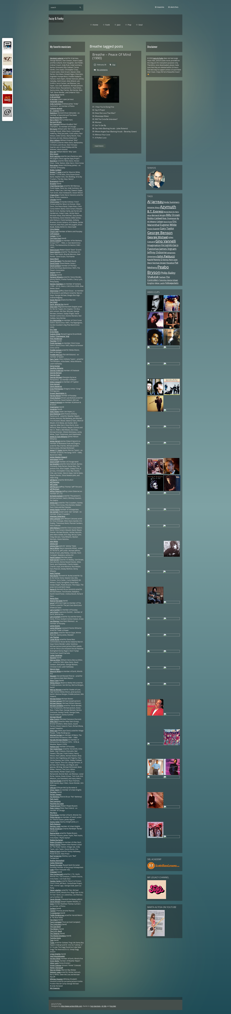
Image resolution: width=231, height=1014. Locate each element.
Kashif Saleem (55, 557)
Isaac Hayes (54, 411)
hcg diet (113, 1006)
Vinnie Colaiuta (55, 965)
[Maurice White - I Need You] (172, 348)
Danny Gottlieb (55, 240)
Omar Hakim (54, 790)
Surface (53, 908)
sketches (174, 7)
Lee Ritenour (54, 621)
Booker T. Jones (55, 172)
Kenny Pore (168, 259)
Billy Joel (53, 152)
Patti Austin (54, 799)
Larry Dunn (54, 612)
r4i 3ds (103, 1006)
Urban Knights (55, 954)
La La (52, 603)
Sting (52, 904)
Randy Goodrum (56, 829)
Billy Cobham (55, 140)
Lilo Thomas (54, 637)
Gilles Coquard (55, 382)
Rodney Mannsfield (57, 860)
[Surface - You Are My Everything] (172, 778)
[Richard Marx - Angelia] (172, 556)
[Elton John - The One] (155, 636)
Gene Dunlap (55, 366)
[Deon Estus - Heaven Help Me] (172, 603)
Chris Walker (54, 229)
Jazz (118, 24)
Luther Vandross (56, 655)
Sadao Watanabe (56, 863)
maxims (160, 7)
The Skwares (54, 933)
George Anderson (56, 370)
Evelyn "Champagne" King (59, 336)
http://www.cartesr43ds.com (71, 1006)
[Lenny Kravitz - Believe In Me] (172, 311)
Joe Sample (54, 512)
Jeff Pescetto (54, 482)
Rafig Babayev (55, 824)
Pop (129, 24)
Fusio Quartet (153, 228)
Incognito (167, 245)
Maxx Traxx (54, 680)
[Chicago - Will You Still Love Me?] (172, 510)
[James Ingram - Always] (172, 774)
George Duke (55, 375)
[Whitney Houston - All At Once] (172, 636)
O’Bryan (53, 787)
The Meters (54, 929)
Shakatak (153, 277)
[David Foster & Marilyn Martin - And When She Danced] (155, 328)
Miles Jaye (53, 730)
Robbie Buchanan (56, 840)
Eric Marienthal (55, 320)
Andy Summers (171, 202)
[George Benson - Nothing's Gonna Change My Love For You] (155, 685)
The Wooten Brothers (58, 936)
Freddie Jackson (56, 350)
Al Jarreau (155, 201)
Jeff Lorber (54, 484)
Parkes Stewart (55, 794)
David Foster (167, 222)
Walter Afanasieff (56, 968)
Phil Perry (53, 813)
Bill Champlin (55, 124)
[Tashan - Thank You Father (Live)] (172, 619)
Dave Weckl (54, 259)
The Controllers (158, 279)
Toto (51, 940)
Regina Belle (54, 833)
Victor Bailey (54, 961)
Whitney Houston (56, 979)
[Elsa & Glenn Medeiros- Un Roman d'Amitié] (172, 411)
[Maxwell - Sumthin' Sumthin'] (155, 344)
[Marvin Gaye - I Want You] (155, 652)
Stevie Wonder (55, 899)
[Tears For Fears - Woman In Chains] (155, 394)
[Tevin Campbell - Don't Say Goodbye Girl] (172, 344)
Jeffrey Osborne (157, 252)
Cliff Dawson (54, 234)
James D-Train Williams (58, 436)
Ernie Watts (54, 332)
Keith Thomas (55, 573)
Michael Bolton (55, 699)
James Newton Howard (58, 457)
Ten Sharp (54, 920)
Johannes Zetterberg (57, 516)
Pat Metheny (55, 797)
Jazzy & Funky (158, 58)
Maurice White (55, 671)
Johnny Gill (54, 544)
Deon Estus (54, 291)
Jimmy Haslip (55, 509)
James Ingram (167, 249)
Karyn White (54, 548)
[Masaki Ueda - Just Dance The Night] (155, 556)
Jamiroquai (54, 459)
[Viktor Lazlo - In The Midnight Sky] (171, 572)
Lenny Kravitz (55, 626)
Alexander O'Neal (56, 101)
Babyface (53, 113)
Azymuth (168, 206)
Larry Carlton (55, 610)
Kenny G (158, 259)
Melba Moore (55, 683)
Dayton (52, 272)
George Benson (160, 232)
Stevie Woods (55, 901)
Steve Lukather (55, 890)
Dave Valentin (55, 252)
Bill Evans (53, 129)
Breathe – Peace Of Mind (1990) (111, 56)
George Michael (157, 237)
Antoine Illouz (153, 207)
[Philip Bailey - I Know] (155, 744)
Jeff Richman (54, 489)
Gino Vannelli (165, 241)
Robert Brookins (56, 842)
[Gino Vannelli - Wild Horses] (155, 444)
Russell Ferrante (56, 865)
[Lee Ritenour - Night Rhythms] (171, 526)
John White (54, 541)
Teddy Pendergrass (57, 915)
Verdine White (55, 958)
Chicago (53, 199)
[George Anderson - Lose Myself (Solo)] (155, 668)
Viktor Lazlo (160, 283)
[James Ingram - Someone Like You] (155, 364)
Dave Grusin (54, 250)
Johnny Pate (54, 546)
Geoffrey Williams (56, 368)
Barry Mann (54, 120)
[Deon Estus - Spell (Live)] (172, 427)
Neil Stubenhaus (56, 749)
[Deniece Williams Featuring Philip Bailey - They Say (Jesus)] (155, 774)
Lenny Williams (55, 628)
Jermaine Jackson (56, 496)
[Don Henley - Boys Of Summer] (172, 490)
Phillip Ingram (55, 817)
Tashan (162, 277)
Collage (160, 221)
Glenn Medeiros (56, 386)
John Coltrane (55, 519)
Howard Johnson (56, 402)
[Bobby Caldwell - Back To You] (155, 411)
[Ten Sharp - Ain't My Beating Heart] (172, 494)
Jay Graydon (54, 464)
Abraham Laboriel (56, 58)
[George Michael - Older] (155, 311)
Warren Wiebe (55, 970)
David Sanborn (55, 266)
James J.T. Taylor (56, 450)
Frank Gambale (55, 343)
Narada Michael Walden (59, 740)
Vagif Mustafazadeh (57, 956)
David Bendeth (55, 261)
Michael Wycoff (55, 717)
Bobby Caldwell (155, 218)
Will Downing (55, 988)
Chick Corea (54, 202)
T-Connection (55, 913)
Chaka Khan (54, 195)
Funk (107, 24)
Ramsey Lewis (55, 826)
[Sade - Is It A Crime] (171, 473)
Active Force (54, 95)
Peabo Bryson (158, 269)
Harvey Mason (55, 395)
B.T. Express (155, 211)
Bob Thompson (169, 218)
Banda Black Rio (169, 212)
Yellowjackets (171, 283)
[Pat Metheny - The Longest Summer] (155, 427)
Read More (99, 146)
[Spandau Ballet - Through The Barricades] (172, 394)
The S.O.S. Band (56, 931)
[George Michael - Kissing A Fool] (172, 715)
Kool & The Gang (56, 601)
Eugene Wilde (168, 225)
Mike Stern (54, 721)
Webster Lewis (55, 972)
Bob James (54, 165)
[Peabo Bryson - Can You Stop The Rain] (155, 715)
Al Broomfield (55, 97)
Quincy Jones (54, 822)
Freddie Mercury (56, 354)
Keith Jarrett (54, 560)
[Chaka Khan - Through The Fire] (172, 364)
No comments (102, 70)
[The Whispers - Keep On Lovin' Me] (155, 837)
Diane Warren (55, 300)
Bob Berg (53, 161)
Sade (52, 870)
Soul (140, 24)
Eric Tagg (53, 329)
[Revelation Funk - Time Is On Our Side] (172, 744)
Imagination (154, 245)
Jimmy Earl (54, 503)
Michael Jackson (56, 701)
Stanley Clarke (55, 881)
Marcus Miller (55, 660)
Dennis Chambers (56, 284)
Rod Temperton (55, 856)
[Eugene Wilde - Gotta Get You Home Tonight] (155, 778)
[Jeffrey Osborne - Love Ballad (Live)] (155, 348)
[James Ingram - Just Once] (172, 685)
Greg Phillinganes (56, 389)
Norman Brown (159, 263)
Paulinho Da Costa (57, 803)
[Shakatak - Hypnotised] (172, 668)
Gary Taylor (167, 228)
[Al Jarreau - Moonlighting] (172, 837)
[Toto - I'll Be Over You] (172, 328)
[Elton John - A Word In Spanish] (155, 807)
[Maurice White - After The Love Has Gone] (155, 526)
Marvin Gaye (54, 669)
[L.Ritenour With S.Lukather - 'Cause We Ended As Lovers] (155, 603)
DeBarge (53, 275)
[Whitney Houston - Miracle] (155, 510)
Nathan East (54, 746)
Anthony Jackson (56, 108)
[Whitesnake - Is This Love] (155, 619)
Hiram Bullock (55, 398)
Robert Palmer (55, 844)
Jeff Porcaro (54, 487)
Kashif (150, 259)
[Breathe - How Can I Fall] (155, 572)
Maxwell (53, 676)
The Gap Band (55, 927)
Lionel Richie (54, 639)
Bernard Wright (159, 215)
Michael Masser (56, 703)
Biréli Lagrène (55, 156)
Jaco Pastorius (55, 414)
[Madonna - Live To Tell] (155, 490)
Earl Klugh (53, 302)
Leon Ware (54, 632)
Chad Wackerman (56, 186)
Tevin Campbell (55, 922)
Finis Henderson (56, 338)
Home (95, 24)
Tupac (52, 942)
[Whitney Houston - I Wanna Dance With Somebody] (172, 807)
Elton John (53, 307)
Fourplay (53, 341)
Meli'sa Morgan (56, 689)
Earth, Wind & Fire (56, 304)
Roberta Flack (55, 851)
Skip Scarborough (56, 874)
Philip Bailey (168, 273)
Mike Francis (54, 719)
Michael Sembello (56, 705)
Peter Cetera (54, 808)
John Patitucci (166, 256)
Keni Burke (54, 576)
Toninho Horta (165, 280)
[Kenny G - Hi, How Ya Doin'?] (155, 494)
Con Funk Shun (55, 238)
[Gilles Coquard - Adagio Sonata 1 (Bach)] (172, 652)
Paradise (170, 263)
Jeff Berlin (53, 480)
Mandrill (53, 658)
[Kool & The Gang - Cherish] (155, 473)
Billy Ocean (173, 215)
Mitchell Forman (56, 735)
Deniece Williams (56, 277)
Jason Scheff (54, 462)
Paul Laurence (55, 801)
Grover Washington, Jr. (58, 393)
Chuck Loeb (54, 231)
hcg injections (95, 1006)
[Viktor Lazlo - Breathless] (172, 444)
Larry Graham (55, 617)
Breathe (53, 183)
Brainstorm (54, 181)
